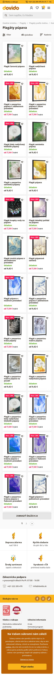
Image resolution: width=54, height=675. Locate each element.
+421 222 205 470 (14, 586)
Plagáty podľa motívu (38, 23)
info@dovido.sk (40, 586)
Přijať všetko (27, 666)
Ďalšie (32, 524)
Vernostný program (35, 627)
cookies (8, 647)
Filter (9, 34)
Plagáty (23, 23)
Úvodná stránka (10, 23)
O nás (30, 624)
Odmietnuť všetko (27, 659)
